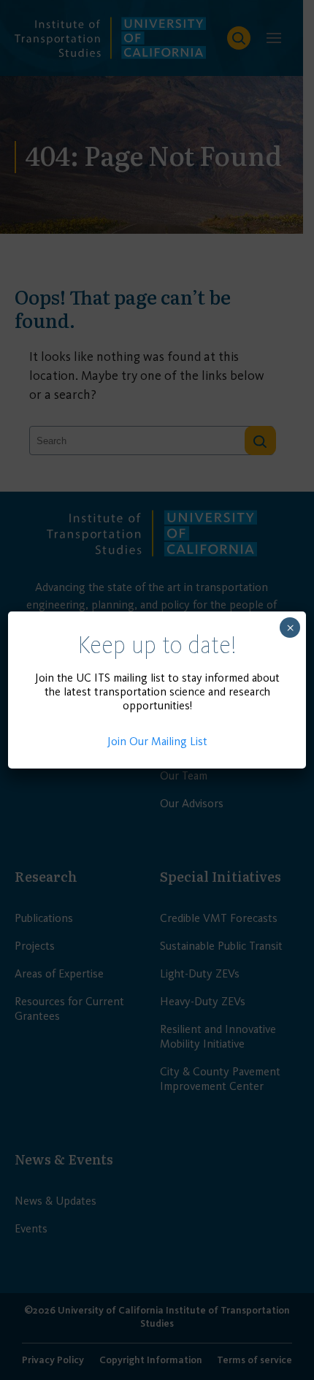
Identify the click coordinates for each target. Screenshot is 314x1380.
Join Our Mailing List (157, 741)
